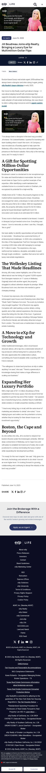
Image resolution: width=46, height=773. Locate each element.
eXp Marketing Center (23, 567)
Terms (25, 759)
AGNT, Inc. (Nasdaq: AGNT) (23, 605)
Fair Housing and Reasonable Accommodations (23, 668)
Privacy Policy (23, 596)
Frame (23, 633)
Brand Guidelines (23, 563)
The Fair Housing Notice (27, 702)
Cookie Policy (23, 600)
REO (23, 572)
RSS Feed (23, 636)
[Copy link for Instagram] (34, 62)
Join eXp (23, 619)
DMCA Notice (23, 664)
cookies (8, 753)
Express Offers (23, 579)
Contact (23, 560)
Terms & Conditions (23, 590)
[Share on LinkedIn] (31, 62)
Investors (23, 556)
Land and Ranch (23, 629)
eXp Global (23, 612)
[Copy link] (37, 62)
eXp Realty (23, 609)
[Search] (35, 4)
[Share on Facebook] (27, 62)
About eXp (23, 550)
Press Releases (23, 553)
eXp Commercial (23, 616)
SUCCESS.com (23, 626)
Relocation (23, 576)
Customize (34, 769)
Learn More (30, 712)
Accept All (12, 769)
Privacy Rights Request (23, 593)
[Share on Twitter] (25, 62)
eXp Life (23, 623)
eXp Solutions (23, 583)
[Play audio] (26, 57)
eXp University (23, 586)
